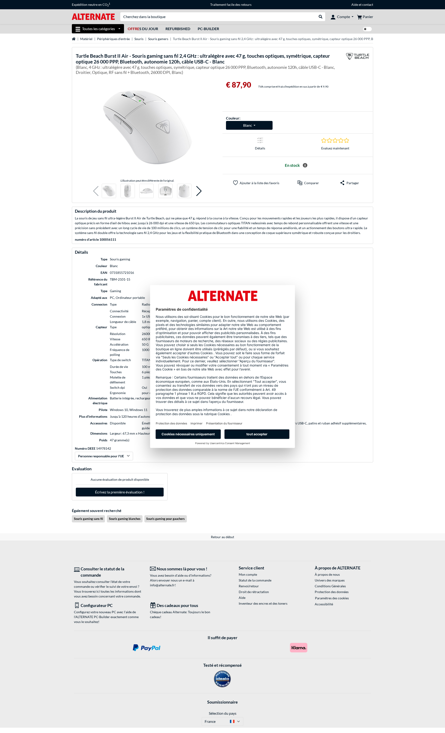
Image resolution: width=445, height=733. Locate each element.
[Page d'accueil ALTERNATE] (93, 16)
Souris (138, 39)
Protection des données (332, 592)
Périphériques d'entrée (113, 39)
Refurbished (177, 28)
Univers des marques (330, 580)
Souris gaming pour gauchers (165, 519)
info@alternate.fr (162, 585)
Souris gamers (158, 39)
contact (367, 4)
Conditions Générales (330, 586)
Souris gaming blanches (124, 519)
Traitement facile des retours (230, 4)
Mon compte (248, 574)
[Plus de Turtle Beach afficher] (357, 64)
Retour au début (222, 537)
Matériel (86, 39)
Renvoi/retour (249, 586)
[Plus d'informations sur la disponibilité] (305, 165)
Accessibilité (324, 604)
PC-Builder (208, 28)
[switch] (367, 29)
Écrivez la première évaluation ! (119, 492)
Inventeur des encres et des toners (263, 603)
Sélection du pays (222, 713)
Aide (354, 4)
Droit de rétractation (254, 592)
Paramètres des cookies (332, 598)
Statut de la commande (255, 580)
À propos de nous (327, 574)
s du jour (143, 28)
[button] (96, 191)
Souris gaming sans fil (88, 519)
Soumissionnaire (222, 702)
